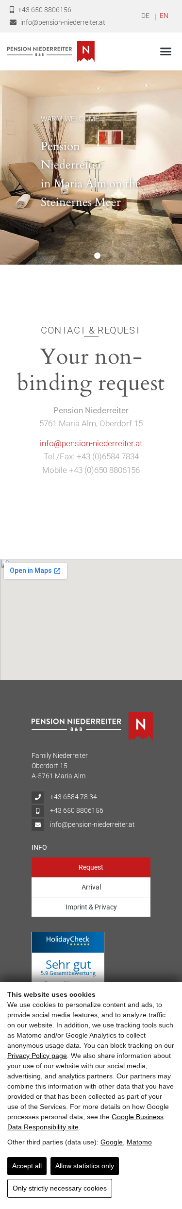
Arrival (91, 887)
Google (111, 1142)
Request (91, 867)
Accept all (27, 1166)
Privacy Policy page (37, 1055)
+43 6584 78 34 (73, 797)
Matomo (139, 1142)
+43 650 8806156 (44, 10)
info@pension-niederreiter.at (62, 22)
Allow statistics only (84, 1166)
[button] (166, 51)
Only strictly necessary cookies (60, 1188)
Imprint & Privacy (91, 907)
